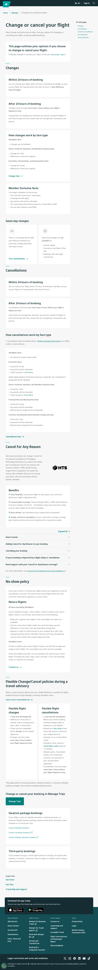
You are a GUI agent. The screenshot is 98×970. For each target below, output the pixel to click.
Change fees (14, 176)
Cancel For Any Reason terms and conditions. (46, 571)
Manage (15, 13)
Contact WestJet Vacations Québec (22, 837)
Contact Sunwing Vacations (19, 832)
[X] (65, 958)
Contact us (14, 667)
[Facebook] (74, 958)
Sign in (87, 3)
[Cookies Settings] (4, 966)
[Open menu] (93, 3)
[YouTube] (84, 958)
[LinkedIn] (79, 958)
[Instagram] (69, 958)
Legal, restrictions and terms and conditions (28, 958)
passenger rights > (58, 54)
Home (5, 13)
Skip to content (2, 4)
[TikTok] (88, 958)
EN (79, 3)
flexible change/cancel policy (49, 341)
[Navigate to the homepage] (7, 4)
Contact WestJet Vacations (19, 828)
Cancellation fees (13, 437)
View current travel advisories (18, 700)
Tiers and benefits (17, 258)
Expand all (62, 531)
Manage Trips (15, 801)
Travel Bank (28, 372)
